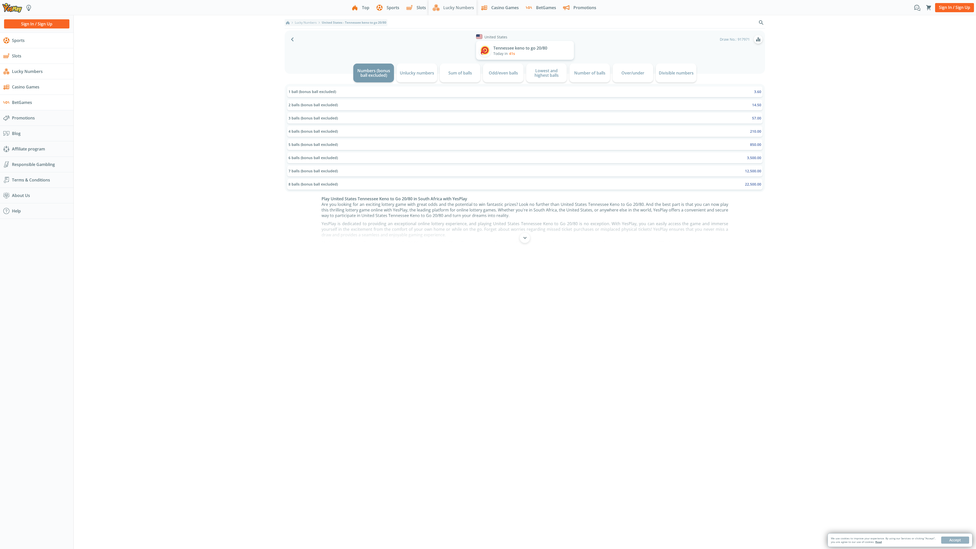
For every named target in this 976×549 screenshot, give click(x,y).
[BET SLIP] (929, 8)
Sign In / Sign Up (954, 7)
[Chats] (917, 8)
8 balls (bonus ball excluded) (524, 184)
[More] (525, 238)
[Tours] (29, 8)
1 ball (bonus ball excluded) (524, 91)
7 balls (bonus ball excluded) (524, 171)
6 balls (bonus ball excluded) (524, 157)
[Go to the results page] (758, 39)
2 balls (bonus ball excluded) (524, 104)
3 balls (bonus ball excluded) (524, 118)
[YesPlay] (12, 7)
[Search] (761, 22)
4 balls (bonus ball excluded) (524, 131)
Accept (955, 540)
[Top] (287, 22)
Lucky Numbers (306, 23)
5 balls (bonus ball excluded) (524, 144)
